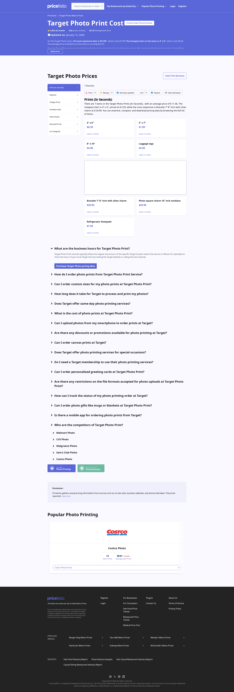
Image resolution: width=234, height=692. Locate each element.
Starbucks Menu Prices (79, 645)
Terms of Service (176, 603)
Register (182, 6)
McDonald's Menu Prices (162, 645)
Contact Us (151, 603)
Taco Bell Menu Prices (120, 637)
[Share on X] (115, 676)
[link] (117, 533)
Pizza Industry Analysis (102, 659)
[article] (117, 547)
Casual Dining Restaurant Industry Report (83, 664)
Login (173, 6)
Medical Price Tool (131, 625)
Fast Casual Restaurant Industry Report (134, 659)
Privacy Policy (175, 608)
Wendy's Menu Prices (161, 637)
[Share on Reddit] (119, 676)
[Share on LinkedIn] (123, 676)
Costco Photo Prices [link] (63, 567)
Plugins (149, 598)
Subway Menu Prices (119, 645)
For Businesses (130, 598)
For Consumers (130, 603)
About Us (173, 598)
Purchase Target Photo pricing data (139, 23)
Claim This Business (174, 75)
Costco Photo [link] (117, 548)
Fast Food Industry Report (76, 659)
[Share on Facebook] (110, 676)
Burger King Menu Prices (80, 637)
